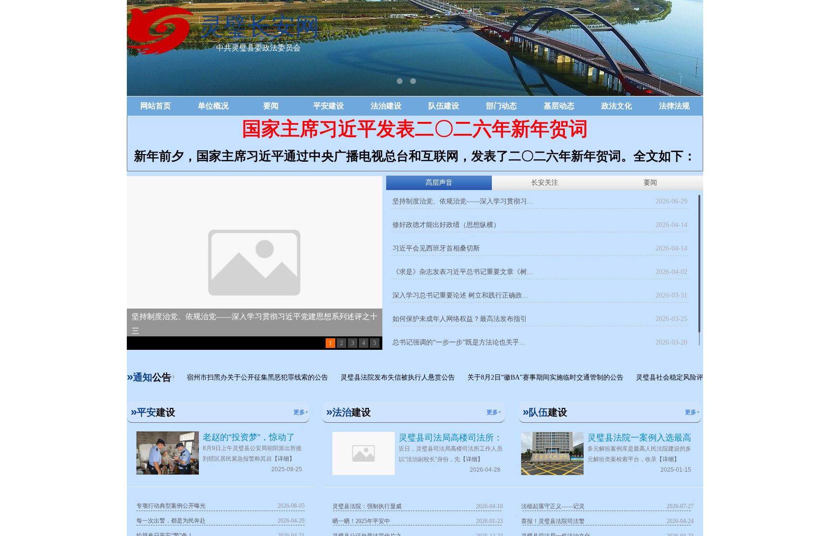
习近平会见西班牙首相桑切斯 (436, 248)
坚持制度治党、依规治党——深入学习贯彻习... (462, 201)
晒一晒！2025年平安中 (361, 521)
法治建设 (386, 106)
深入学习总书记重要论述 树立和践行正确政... (460, 295)
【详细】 (283, 458)
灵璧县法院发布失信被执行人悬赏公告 (387, 377)
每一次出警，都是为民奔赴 (171, 520)
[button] (400, 81)
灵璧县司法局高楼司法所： (450, 437)
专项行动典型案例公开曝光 (171, 505)
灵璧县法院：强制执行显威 (367, 506)
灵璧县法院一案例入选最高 (639, 437)
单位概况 (213, 106)
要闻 (271, 106)
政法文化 (616, 106)
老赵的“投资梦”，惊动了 (249, 437)
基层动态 (559, 106)
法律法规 (674, 106)
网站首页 (155, 106)
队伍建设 (443, 106)
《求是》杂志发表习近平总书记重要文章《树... (462, 271)
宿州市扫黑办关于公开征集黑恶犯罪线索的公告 (246, 377)
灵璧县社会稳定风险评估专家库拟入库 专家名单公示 (703, 377)
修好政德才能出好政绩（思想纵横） (446, 224)
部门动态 (501, 106)
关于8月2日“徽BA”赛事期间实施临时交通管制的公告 (534, 377)
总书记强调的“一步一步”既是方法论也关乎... (458, 342)
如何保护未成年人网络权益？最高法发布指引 (459, 318)
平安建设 (328, 106)
